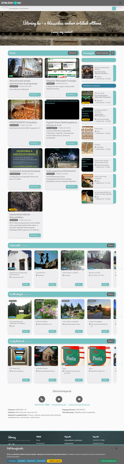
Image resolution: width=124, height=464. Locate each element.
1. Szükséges (12, 461)
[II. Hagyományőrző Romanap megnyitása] (114, 116)
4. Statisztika (41, 461)
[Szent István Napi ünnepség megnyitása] (114, 181)
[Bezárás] (116, 448)
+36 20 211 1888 (99, 440)
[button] (121, 268)
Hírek (38, 440)
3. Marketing (31, 461)
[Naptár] (112, 53)
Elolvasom (34, 95)
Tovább (25, 284)
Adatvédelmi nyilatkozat (73, 440)
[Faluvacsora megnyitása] (114, 133)
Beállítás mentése (55, 461)
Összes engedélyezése (109, 461)
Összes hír (72, 53)
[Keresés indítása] (114, 8)
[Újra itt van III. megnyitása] (114, 98)
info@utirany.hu (98, 443)
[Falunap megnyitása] (114, 149)
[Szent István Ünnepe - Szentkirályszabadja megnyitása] (114, 165)
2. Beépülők (21, 461)
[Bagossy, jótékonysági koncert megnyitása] (114, 73)
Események (40, 443)
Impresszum (68, 443)
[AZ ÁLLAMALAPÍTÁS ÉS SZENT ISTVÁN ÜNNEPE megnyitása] (114, 196)
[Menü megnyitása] (120, 3)
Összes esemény (102, 53)
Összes (110, 245)
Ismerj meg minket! (62, 32)
